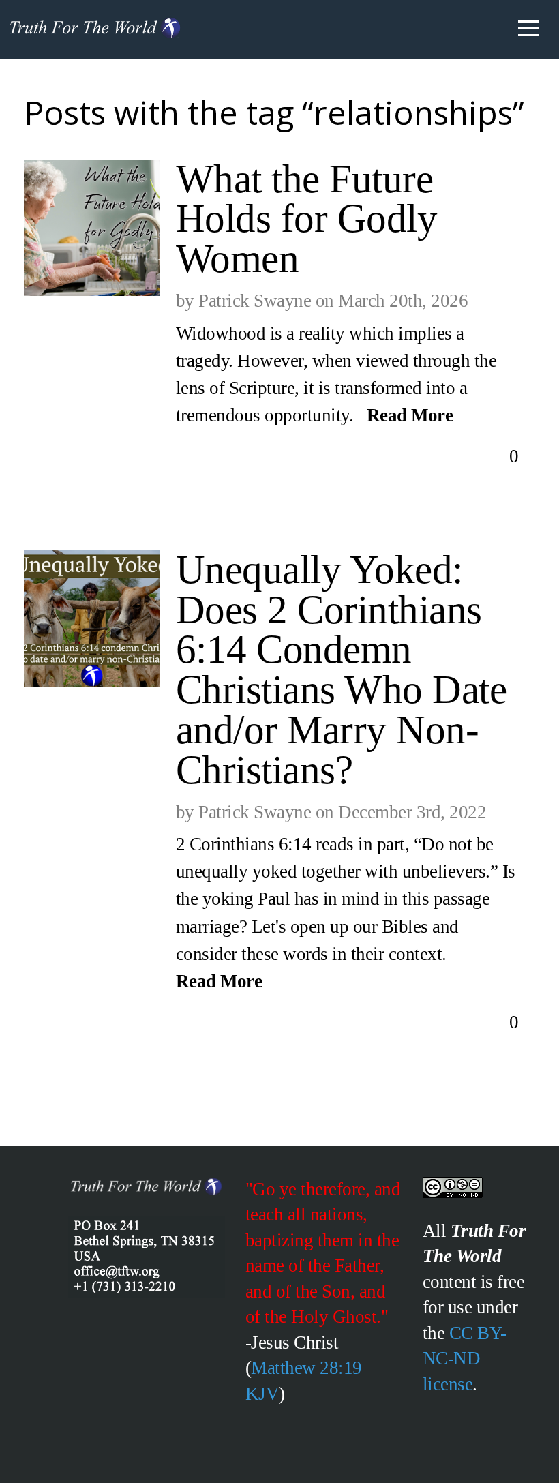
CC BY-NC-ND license (465, 1358)
